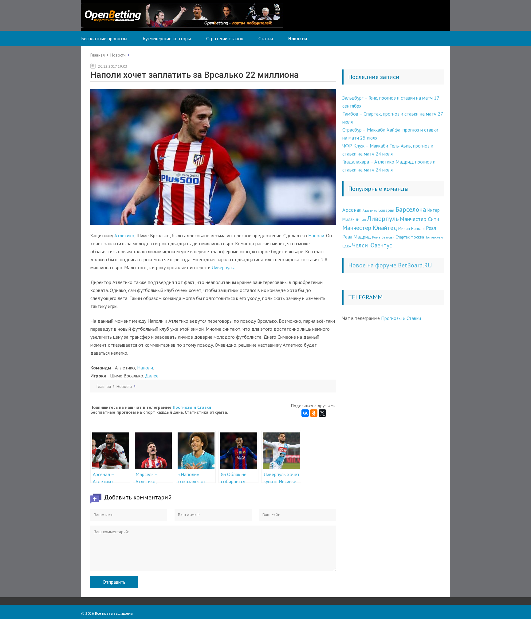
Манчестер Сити (419, 219)
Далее (152, 376)
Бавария (386, 210)
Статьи (265, 38)
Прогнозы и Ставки (192, 407)
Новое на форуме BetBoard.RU (390, 265)
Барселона (410, 209)
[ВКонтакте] (305, 413)
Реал (431, 228)
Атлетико (124, 235)
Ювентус (380, 245)
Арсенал (351, 210)
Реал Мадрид (356, 237)
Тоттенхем (434, 237)
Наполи (316, 235)
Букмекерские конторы (167, 38)
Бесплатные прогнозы (104, 38)
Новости (297, 38)
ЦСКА (346, 246)
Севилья (387, 237)
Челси (360, 245)
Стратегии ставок (224, 38)
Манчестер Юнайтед (369, 227)
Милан (404, 228)
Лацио (361, 219)
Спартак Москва (409, 237)
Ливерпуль (223, 267)
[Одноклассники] (313, 413)
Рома (376, 237)
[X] (322, 413)
